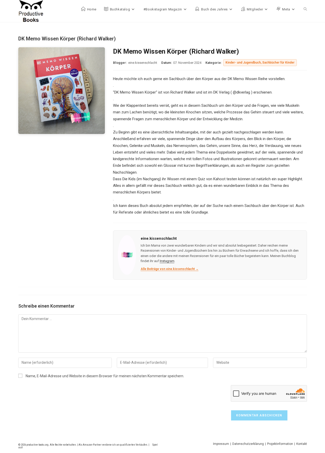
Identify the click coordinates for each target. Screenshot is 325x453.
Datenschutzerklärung (248, 444)
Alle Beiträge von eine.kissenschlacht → (170, 269)
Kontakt (301, 444)
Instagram (167, 261)
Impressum (221, 444)
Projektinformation (280, 444)
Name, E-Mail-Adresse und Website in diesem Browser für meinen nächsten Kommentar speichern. (105, 376)
